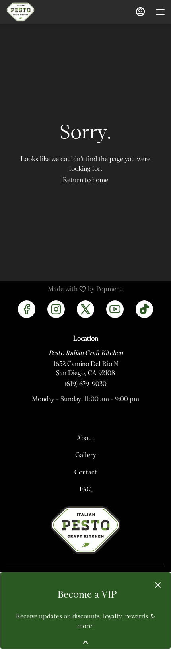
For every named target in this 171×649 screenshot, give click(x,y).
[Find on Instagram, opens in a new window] (56, 309)
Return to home (85, 180)
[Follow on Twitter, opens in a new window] (85, 309)
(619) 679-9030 (86, 384)
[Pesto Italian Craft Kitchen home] (42, 12)
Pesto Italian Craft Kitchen (85, 530)
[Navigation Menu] (160, 12)
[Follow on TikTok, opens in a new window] (144, 309)
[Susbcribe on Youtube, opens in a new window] (115, 309)
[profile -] (140, 11)
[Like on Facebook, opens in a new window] (26, 309)
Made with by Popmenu (64, 289)
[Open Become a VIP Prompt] (85, 642)
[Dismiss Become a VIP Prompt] (157, 584)
